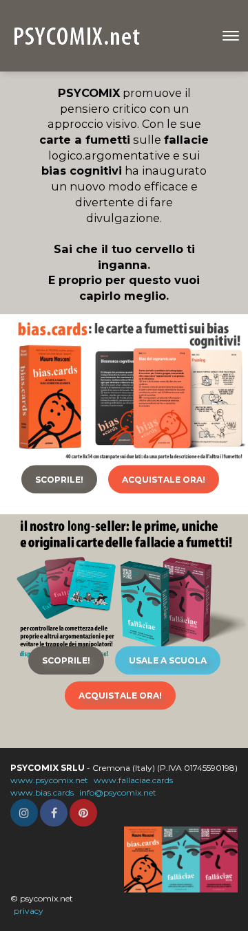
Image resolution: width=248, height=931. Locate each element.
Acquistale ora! (163, 479)
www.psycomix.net (49, 780)
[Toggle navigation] (231, 36)
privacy (28, 911)
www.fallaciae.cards (133, 780)
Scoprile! (59, 479)
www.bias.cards (42, 792)
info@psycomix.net (117, 792)
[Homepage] (79, 35)
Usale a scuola (168, 660)
